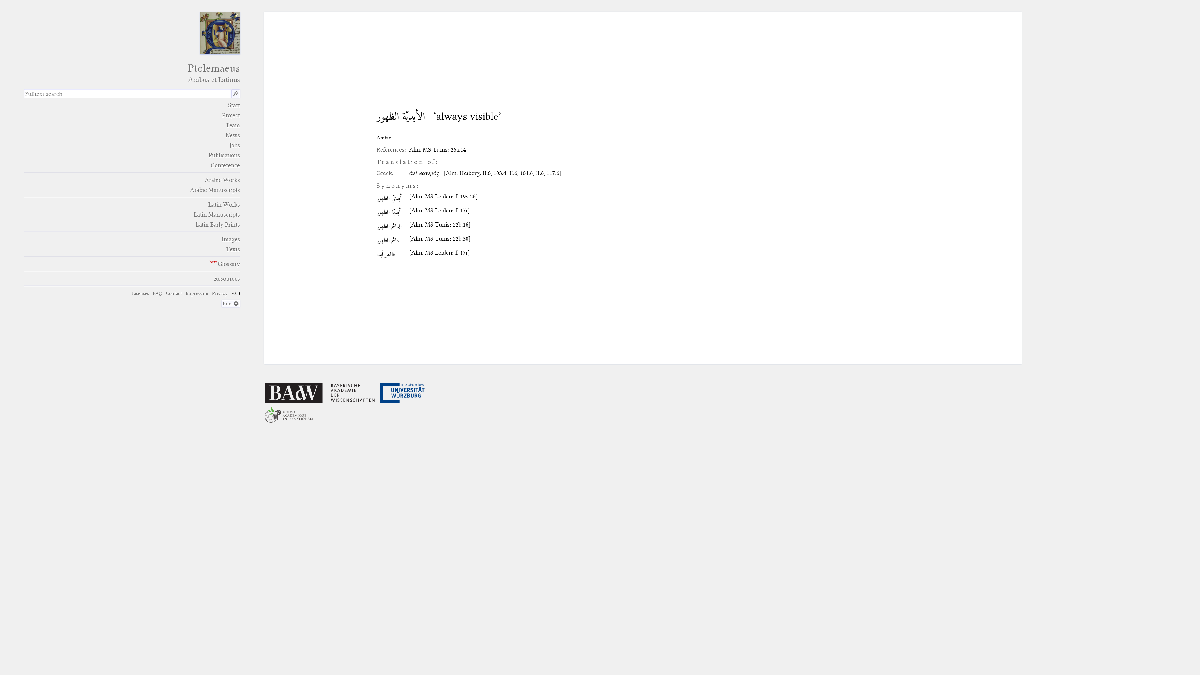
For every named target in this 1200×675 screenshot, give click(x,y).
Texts (233, 249)
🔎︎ (235, 94)
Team (233, 125)
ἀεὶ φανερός (424, 173)
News (233, 135)
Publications (224, 155)
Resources (227, 278)
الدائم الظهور (389, 226)
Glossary (229, 264)
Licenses (140, 293)
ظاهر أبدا (386, 254)
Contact (174, 293)
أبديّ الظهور (389, 198)
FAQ (157, 293)
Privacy (220, 293)
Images (231, 239)
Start (234, 105)
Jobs (234, 145)
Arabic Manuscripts (215, 189)
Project (231, 115)
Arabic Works (222, 179)
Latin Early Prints (218, 224)
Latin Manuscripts (217, 214)
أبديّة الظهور (389, 212)
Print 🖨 (231, 304)
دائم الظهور (388, 240)
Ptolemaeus (214, 73)
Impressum (197, 293)
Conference (225, 165)
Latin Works (224, 204)
